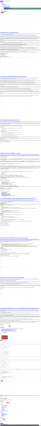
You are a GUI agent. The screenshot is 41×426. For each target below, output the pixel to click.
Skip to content (1, 0)
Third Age (9, 34)
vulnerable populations (35, 155)
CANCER (16, 239)
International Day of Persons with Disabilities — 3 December (10, 153)
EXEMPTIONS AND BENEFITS (6, 4)
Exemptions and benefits (29, 121)
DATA (19, 154)
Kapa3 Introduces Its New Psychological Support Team (9, 32)
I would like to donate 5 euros (4, 335)
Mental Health (4, 240)
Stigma (23, 155)
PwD (21, 200)
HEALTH (1, 279)
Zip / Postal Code (3, 367)
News (1, 10)
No (3, 349)
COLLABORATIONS (25, 239)
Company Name (3, 351)
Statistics (21, 155)
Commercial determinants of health (31, 239)
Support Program (5, 34)
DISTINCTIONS (35, 154)
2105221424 (3, 405)
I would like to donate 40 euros (4, 338)
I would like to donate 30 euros (4, 337)
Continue (1, 340)
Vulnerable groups (31, 155)
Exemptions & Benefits (4, 413)
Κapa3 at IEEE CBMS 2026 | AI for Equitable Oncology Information (9, 330)
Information (2, 3)
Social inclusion (13, 155)
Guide (34, 121)
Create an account (4, 357)
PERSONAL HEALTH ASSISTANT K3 (4, 418)
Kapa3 (38, 121)
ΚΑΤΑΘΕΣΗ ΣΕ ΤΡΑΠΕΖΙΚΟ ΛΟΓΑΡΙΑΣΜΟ (8, 342)
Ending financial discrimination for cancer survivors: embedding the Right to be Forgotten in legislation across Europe (19, 308)
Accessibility (12, 309)
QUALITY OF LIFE (18, 240)
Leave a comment (11, 34)
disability (22, 121)
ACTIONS (15, 309)
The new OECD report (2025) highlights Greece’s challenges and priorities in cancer (14, 237)
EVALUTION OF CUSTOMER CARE (8, 310)
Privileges (1, 78)
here (22, 175)
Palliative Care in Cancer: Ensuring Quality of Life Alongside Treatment (12, 277)
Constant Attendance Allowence (18, 121)
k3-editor (11, 121)
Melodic (5, 8)
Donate (2, 12)
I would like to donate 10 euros (4, 336)
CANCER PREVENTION (20, 239)
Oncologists (7, 240)
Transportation (25, 200)
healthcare (4, 279)
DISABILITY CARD (25, 154)
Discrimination (32, 154)
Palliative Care (10, 240)
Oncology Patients (9, 200)
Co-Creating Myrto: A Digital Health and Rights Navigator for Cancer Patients (13, 76)
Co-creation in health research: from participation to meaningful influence (9, 329)
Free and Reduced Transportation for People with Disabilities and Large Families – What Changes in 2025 (17, 198)
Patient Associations (14, 240)
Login (7, 358)
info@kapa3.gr (17, 369)
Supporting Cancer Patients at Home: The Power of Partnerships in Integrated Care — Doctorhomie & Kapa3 (13, 328)
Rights (23, 200)
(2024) (4, 192)
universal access (27, 155)
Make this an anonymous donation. (5, 353)
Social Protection (2, 34)
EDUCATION (1, 310)
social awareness (5, 155)
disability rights (24, 121)
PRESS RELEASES (5, 11)
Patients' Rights (16, 200)
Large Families (5, 200)
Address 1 (2, 362)
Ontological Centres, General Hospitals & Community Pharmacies (4, 415)
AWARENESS (17, 154)
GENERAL (18, 310)
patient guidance (13, 200)
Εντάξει (2, 425)
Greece (32, 121)
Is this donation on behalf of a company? (5, 348)
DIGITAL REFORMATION (36, 309)
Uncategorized (28, 200)
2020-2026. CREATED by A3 (4, 424)
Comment (2, 355)
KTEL (3, 200)
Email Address (3, 352)
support (25, 155)
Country (2, 361)
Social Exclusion (9, 155)
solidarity (19, 155)
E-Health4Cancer (7, 7)
